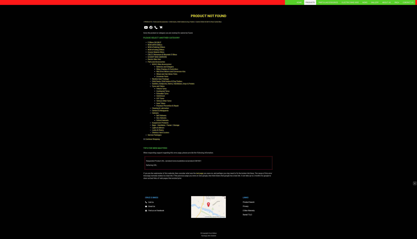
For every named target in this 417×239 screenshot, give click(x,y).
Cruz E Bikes (213, 233)
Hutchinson (160, 96)
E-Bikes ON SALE (154, 42)
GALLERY (375, 2)
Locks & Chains (158, 130)
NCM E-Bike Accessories (161, 64)
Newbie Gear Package (160, 79)
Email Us (151, 206)
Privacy (245, 206)
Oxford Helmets (162, 120)
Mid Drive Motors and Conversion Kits (170, 72)
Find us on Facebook (156, 211)
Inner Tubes (160, 103)
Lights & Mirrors (158, 128)
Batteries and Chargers (165, 67)
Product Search (248, 202)
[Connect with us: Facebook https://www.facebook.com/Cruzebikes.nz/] (151, 28)
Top (415, 183)
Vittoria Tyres (161, 89)
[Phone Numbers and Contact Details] (156, 28)
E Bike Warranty (249, 211)
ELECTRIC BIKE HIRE (350, 2)
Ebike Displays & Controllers (167, 69)
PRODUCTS (310, 2)
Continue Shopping (153, 139)
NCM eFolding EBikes (156, 50)
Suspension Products (160, 123)
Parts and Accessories (160, 22)
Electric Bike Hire (154, 59)
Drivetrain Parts (162, 76)
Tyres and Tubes (158, 86)
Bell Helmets (161, 115)
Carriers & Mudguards (160, 111)
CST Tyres (160, 98)
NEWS (364, 2)
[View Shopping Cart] (161, 28)
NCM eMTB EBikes (155, 45)
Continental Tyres (163, 91)
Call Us (151, 202)
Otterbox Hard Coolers (160, 133)
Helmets (155, 113)
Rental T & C (247, 215)
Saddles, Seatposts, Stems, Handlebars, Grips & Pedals (173, 84)
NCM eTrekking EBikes (156, 47)
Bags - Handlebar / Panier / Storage (165, 125)
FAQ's (397, 2)
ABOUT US (386, 2)
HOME (299, 2)
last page (199, 173)
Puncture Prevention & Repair (167, 106)
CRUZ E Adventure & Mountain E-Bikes (162, 55)
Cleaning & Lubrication (160, 108)
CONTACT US (408, 2)
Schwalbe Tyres (162, 94)
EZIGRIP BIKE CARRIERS (157, 57)
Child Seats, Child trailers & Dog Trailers (181, 22)
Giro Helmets (161, 118)
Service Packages (154, 135)
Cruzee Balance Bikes (156, 52)
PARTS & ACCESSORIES (328, 2)
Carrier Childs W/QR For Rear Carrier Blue (208, 22)
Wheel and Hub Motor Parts (166, 74)
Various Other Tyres (163, 101)
